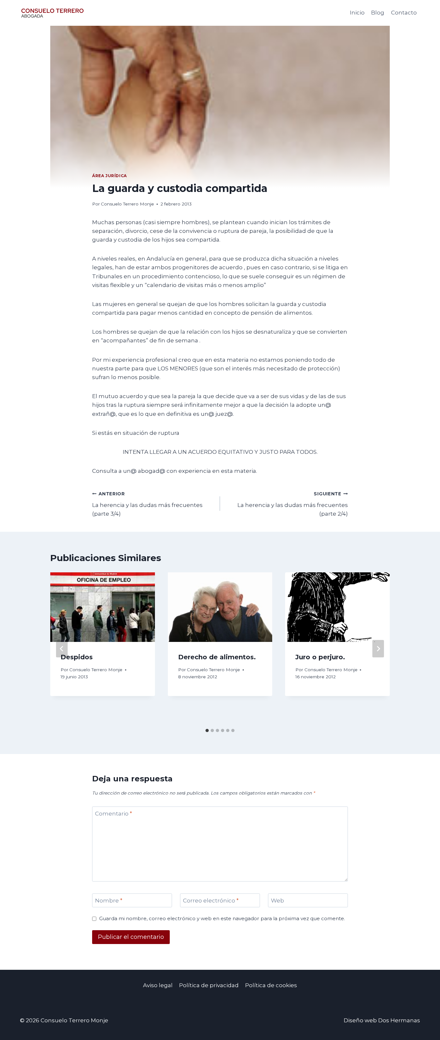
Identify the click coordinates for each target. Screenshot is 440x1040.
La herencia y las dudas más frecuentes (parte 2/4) (292, 504)
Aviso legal (158, 985)
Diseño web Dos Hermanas (382, 1020)
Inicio (357, 12)
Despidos (77, 657)
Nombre (108, 900)
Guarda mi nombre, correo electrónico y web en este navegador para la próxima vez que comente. (222, 918)
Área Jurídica (109, 175)
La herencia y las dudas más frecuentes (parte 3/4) (147, 504)
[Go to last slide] (62, 648)
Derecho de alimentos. (217, 657)
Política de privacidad (209, 985)
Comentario (113, 813)
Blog (377, 12)
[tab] (207, 730)
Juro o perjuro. (320, 657)
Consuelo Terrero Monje (127, 203)
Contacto (404, 12)
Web (277, 900)
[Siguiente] (378, 648)
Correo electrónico (211, 900)
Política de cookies (271, 985)
